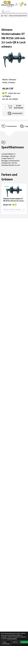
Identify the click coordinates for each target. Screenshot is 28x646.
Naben (6, 15)
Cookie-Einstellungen (6, 642)
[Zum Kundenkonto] (16, 4)
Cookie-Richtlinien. (12, 638)
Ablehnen (15, 642)
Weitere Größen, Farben (12, 210)
